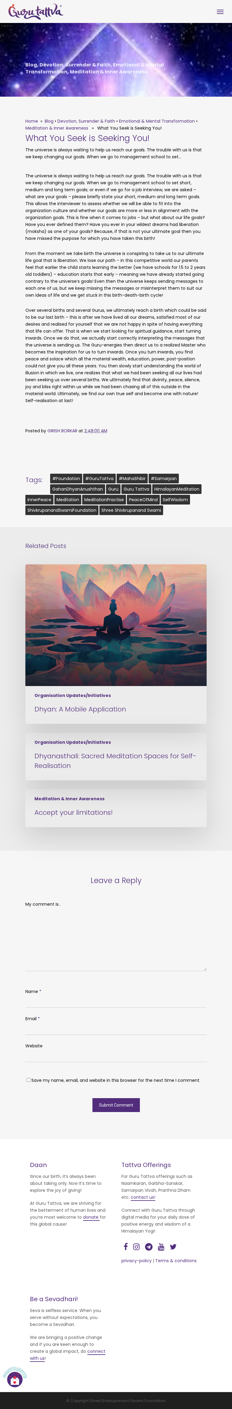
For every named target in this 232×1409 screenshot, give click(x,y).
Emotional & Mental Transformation (157, 121)
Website (34, 1046)
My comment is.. (42, 904)
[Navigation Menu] (220, 12)
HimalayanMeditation (176, 489)
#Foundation (66, 479)
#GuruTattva (99, 479)
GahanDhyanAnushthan (77, 489)
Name (33, 991)
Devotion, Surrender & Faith (75, 64)
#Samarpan (164, 479)
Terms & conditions (176, 1261)
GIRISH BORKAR (63, 431)
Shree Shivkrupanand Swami (131, 510)
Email (32, 1019)
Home (31, 121)
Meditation (67, 500)
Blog (31, 64)
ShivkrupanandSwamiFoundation (61, 510)
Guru (113, 489)
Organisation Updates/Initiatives (72, 695)
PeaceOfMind (143, 500)
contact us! (143, 1197)
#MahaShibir (132, 479)
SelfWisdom (175, 500)
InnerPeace (39, 500)
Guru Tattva (136, 489)
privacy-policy (136, 1261)
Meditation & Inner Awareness (108, 71)
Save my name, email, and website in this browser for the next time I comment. (115, 1080)
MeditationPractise (104, 500)
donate (91, 1217)
